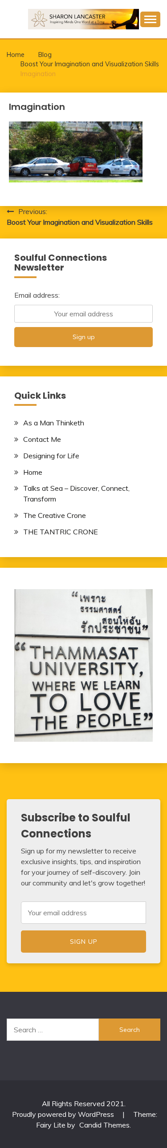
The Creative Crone (54, 515)
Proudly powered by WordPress (64, 1114)
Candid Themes (104, 1124)
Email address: (37, 295)
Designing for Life (51, 455)
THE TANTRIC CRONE (60, 531)
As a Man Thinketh (53, 422)
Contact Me (42, 439)
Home (32, 472)
